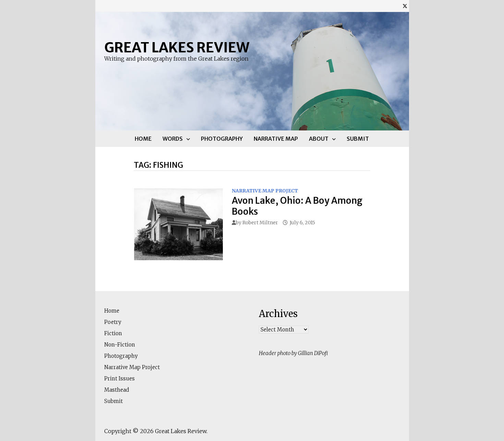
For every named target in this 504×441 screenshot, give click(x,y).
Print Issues (119, 378)
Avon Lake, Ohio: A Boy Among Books (297, 206)
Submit (358, 138)
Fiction (113, 333)
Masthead (116, 390)
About (318, 138)
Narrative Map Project (265, 191)
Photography (222, 138)
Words (173, 138)
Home (143, 138)
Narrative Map (276, 138)
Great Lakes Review (176, 47)
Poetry (112, 322)
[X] (405, 6)
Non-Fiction (119, 344)
